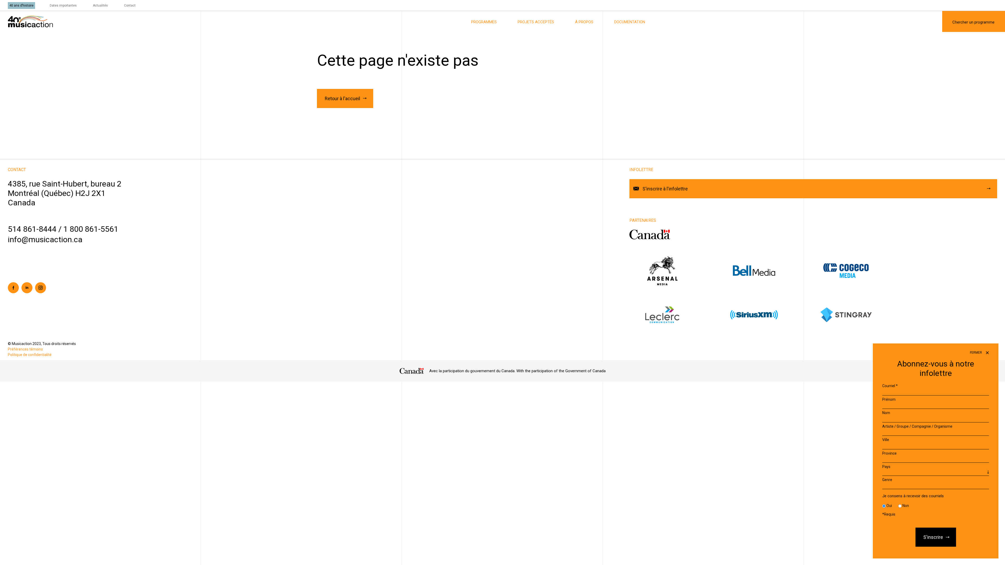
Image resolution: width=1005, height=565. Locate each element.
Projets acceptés (536, 22)
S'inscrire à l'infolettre (665, 188)
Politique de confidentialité (30, 355)
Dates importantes (63, 5)
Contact (130, 5)
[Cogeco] (859, 270)
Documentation (629, 22)
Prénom (889, 399)
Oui (889, 506)
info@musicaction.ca (45, 239)
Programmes (484, 22)
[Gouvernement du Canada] (649, 234)
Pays (886, 467)
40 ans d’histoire (21, 5)
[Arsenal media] (675, 270)
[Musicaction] (30, 21)
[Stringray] (859, 314)
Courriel (890, 386)
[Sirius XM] (767, 314)
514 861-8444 (32, 229)
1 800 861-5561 (90, 229)
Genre (887, 480)
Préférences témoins (25, 349)
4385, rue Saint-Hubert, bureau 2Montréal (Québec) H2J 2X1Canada (64, 193)
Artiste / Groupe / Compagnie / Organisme (917, 426)
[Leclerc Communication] (675, 314)
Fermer (976, 352)
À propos (584, 22)
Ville (885, 440)
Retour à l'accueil (342, 98)
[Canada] (412, 371)
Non (905, 506)
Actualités (100, 5)
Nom (886, 413)
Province (889, 453)
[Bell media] (767, 270)
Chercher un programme (973, 22)
